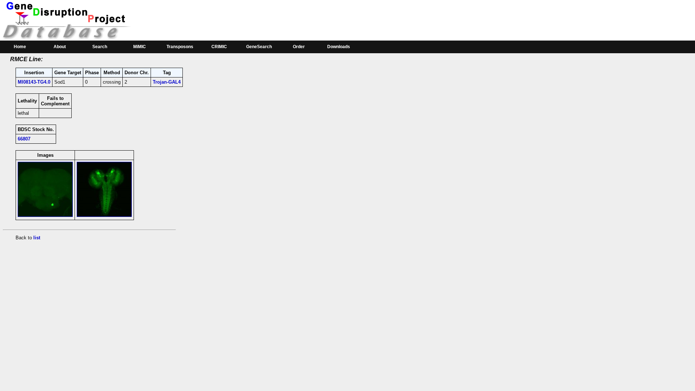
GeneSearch (259, 46)
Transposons (180, 46)
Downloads (338, 46)
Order (299, 46)
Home (20, 46)
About (60, 46)
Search (99, 46)
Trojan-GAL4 (167, 82)
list (36, 237)
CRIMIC (219, 46)
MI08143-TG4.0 (34, 82)
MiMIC (139, 46)
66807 (24, 139)
